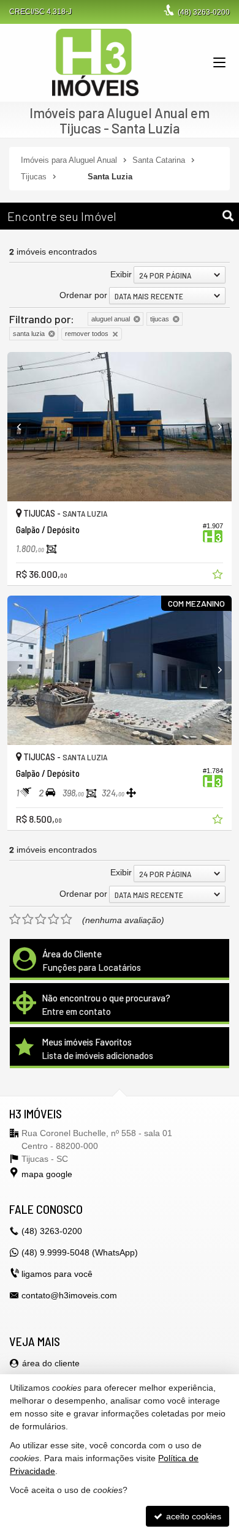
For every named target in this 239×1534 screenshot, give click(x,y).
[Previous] (24, 426)
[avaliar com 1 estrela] (15, 919)
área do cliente (51, 1363)
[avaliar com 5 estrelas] (66, 919)
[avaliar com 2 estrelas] (28, 919)
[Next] (215, 426)
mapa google (46, 1174)
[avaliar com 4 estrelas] (53, 919)
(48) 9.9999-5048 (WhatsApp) (79, 1252)
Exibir (121, 274)
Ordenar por (83, 295)
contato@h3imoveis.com (69, 1295)
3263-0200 (204, 12)
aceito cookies (192, 1516)
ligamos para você (57, 1274)
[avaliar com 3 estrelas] (41, 919)
